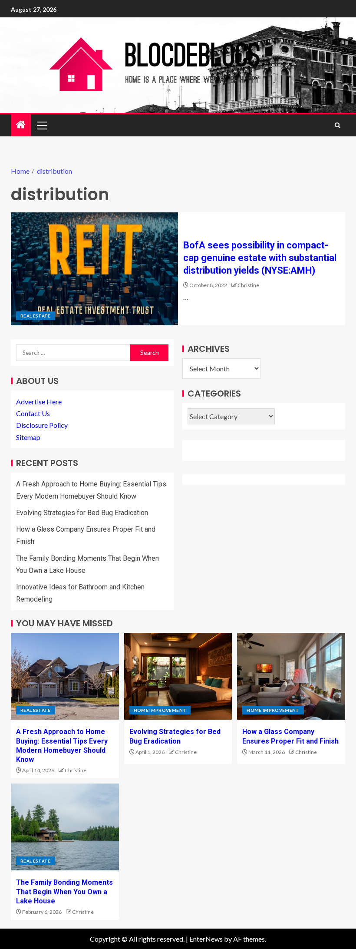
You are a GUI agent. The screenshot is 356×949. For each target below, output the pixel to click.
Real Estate (35, 315)
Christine (248, 285)
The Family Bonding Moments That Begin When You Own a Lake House (64, 891)
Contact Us (33, 413)
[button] (41, 125)
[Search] (337, 125)
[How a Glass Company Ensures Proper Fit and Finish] (291, 676)
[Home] (21, 125)
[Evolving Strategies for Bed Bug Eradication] (178, 676)
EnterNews (206, 939)
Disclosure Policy (42, 425)
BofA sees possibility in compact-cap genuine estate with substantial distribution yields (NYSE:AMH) (259, 258)
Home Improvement (160, 710)
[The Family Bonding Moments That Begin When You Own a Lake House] (65, 827)
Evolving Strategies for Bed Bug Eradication (82, 513)
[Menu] (41, 125)
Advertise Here (39, 401)
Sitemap (28, 437)
